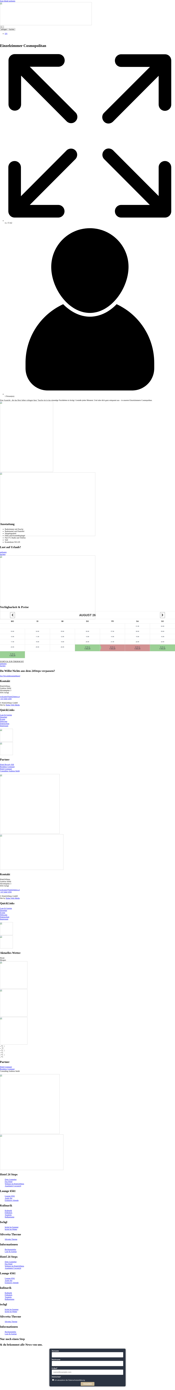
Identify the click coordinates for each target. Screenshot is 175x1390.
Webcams (3, 721)
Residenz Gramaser (7, 767)
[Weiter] (162, 615)
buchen (11, 29)
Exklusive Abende (12, 1200)
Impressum (4, 726)
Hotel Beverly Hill (7, 765)
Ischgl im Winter (11, 1229)
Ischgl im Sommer (11, 1227)
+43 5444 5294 (6, 699)
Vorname (55, 1351)
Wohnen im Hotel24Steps (14, 1184)
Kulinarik (8, 1211)
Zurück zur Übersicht (12, 661)
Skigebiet (3, 717)
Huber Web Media (13, 705)
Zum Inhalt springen (7, 1)
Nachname (56, 1359)
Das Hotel (8, 1182)
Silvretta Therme (11, 1239)
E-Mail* (54, 1368)
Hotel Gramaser (6, 769)
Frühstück (8, 1213)
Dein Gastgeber (11, 1179)
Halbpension (9, 1217)
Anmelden (87, 1384)
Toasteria (8, 1215)
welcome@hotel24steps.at (10, 697)
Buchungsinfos (10, 1249)
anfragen (4, 29)
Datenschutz (4, 724)
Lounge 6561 (10, 1196)
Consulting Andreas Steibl (10, 771)
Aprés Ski (8, 1198)
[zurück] (12, 615)
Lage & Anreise (6, 715)
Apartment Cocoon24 (13, 1186)
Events (2, 719)
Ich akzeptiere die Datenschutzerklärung (70, 1380)
